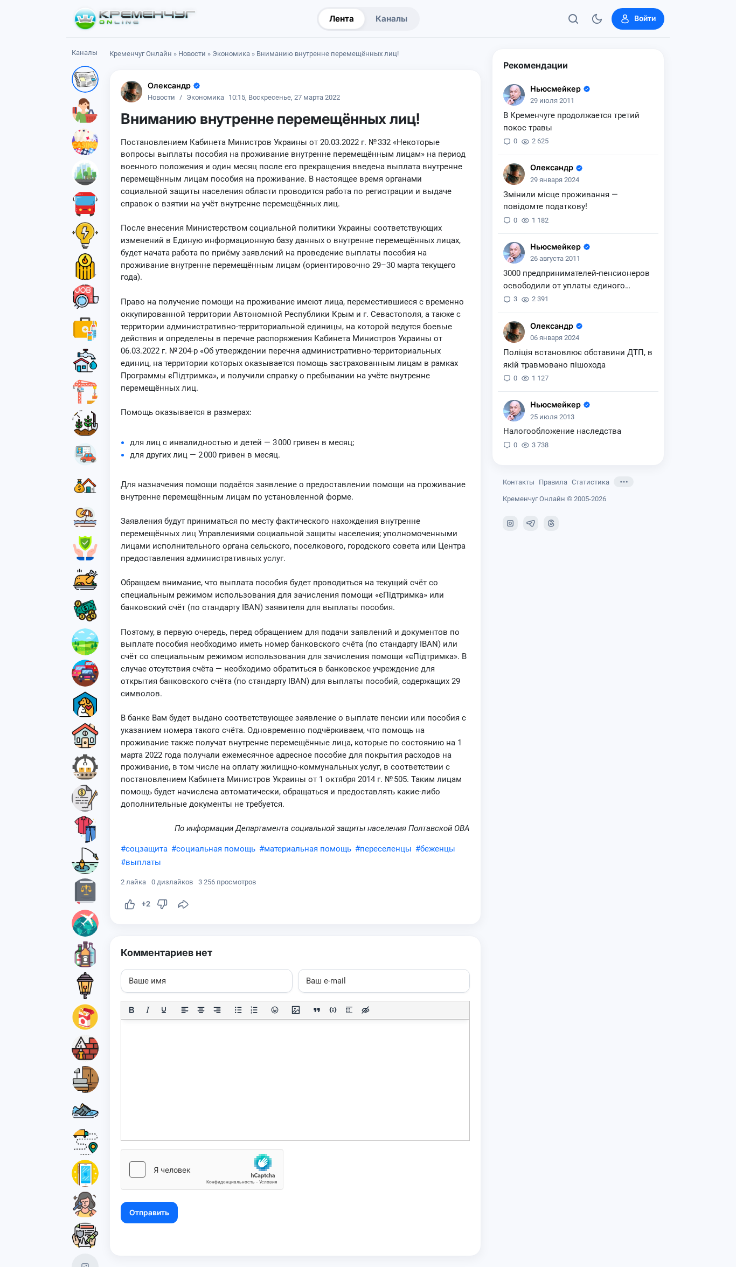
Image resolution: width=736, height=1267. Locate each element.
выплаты (143, 862)
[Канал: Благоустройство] (85, 173)
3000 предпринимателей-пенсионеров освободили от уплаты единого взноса (576, 280)
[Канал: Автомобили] (85, 673)
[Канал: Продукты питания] (85, 579)
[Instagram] (510, 523)
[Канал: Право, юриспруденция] (85, 891)
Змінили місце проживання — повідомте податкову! (560, 201)
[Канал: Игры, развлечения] (85, 141)
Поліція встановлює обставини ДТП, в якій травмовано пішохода (577, 359)
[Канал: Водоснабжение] (85, 360)
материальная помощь (307, 849)
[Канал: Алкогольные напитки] (85, 954)
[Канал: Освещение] (85, 985)
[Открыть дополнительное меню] (624, 481)
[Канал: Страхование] (85, 1235)
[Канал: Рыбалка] (85, 860)
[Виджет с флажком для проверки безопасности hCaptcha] (202, 1169)
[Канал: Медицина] (85, 329)
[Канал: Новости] (85, 79)
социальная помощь (215, 849)
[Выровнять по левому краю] (185, 1009)
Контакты (518, 482)
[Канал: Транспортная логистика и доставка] (85, 1141)
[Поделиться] (183, 904)
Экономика (231, 54)
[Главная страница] (135, 18)
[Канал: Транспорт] (85, 204)
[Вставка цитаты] (317, 1009)
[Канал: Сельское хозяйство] (85, 423)
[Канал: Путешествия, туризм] (85, 923)
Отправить (149, 1212)
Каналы (391, 18)
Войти (645, 18)
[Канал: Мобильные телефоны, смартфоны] (85, 1173)
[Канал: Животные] (85, 704)
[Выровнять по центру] (201, 1009)
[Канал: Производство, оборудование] (85, 766)
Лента (341, 18)
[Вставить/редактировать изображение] (296, 1009)
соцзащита (147, 849)
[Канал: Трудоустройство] (85, 298)
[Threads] (551, 523)
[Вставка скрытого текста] (365, 1009)
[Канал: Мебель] (85, 1079)
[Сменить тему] (597, 19)
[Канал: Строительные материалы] (85, 1048)
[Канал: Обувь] (85, 1110)
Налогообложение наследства (562, 431)
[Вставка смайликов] (275, 1009)
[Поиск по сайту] (573, 19)
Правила (553, 482)
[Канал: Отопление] (85, 266)
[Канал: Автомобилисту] (85, 454)
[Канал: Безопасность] (85, 548)
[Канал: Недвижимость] (85, 485)
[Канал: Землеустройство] (85, 641)
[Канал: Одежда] (85, 829)
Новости (192, 54)
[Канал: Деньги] (85, 610)
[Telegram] (530, 523)
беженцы (437, 849)
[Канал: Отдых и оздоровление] (85, 516)
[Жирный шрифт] (131, 1009)
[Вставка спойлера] (349, 1009)
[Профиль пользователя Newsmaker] (514, 95)
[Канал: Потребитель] (85, 110)
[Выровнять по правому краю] (217, 1009)
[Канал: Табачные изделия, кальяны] (85, 1016)
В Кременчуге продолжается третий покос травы (571, 121)
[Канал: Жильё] (85, 735)
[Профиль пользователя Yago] (131, 91)
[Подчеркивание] (164, 1009)
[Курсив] (148, 1009)
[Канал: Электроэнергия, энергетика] (85, 235)
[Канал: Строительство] (85, 391)
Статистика (590, 482)
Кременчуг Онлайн (140, 54)
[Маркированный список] (238, 1009)
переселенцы (386, 849)
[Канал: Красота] (85, 1204)
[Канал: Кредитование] (85, 798)
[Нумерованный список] (254, 1009)
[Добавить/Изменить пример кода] (333, 1009)
